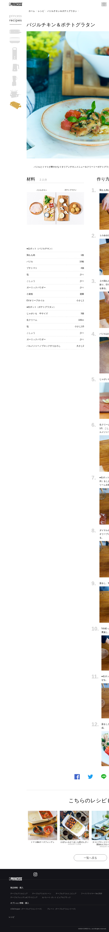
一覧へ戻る (90, 857)
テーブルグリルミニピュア (66, 894)
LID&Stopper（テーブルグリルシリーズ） (26, 909)
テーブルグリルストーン (41, 894)
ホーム (32, 11)
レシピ (41, 11)
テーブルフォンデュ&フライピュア (23, 897)
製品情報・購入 (16, 888)
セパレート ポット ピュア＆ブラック (56, 897)
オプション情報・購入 (19, 903)
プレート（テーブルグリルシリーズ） (62, 909)
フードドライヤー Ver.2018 (91, 894)
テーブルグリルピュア (19, 894)
